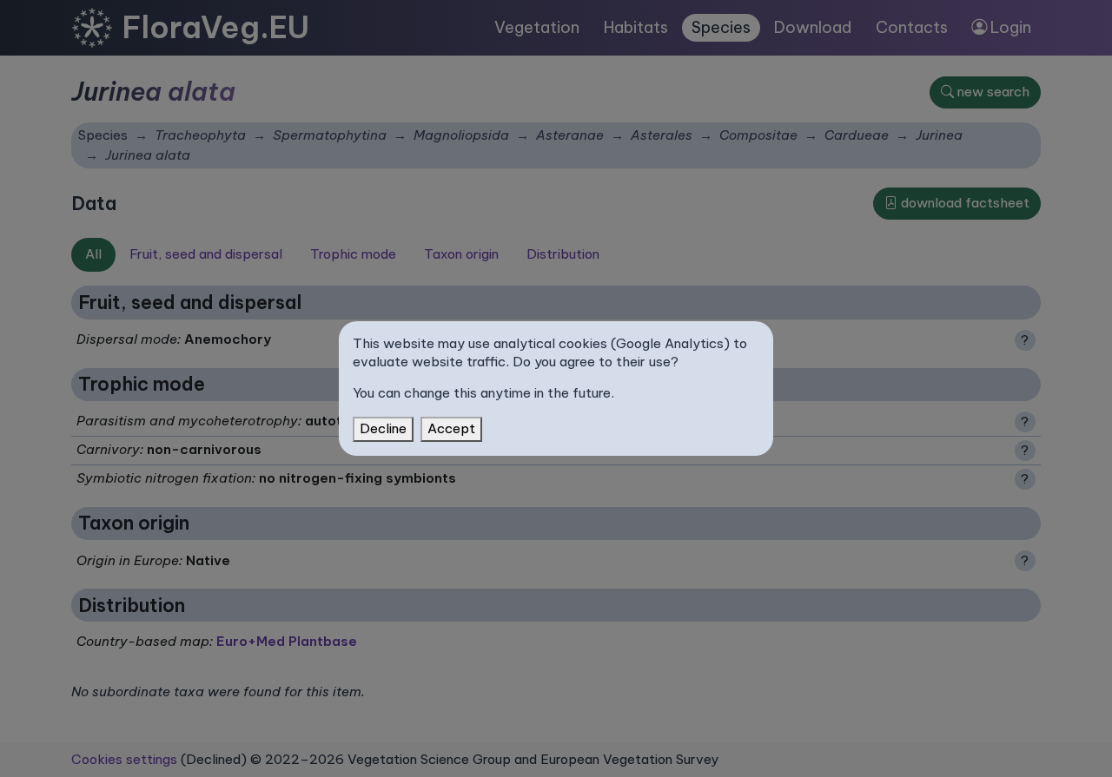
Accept (451, 428)
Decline (383, 428)
